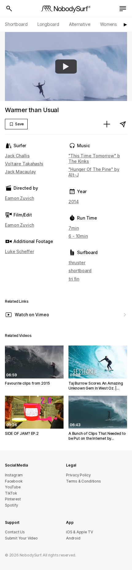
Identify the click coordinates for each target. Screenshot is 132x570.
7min (73, 228)
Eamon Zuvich (19, 198)
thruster (76, 262)
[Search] (9, 8)
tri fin (73, 278)
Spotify (11, 505)
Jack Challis (17, 155)
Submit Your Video (21, 538)
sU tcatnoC (15, 532)
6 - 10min (78, 236)
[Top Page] (66, 8)
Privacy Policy (78, 475)
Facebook (13, 481)
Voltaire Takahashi (24, 163)
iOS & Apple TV (79, 532)
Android (73, 538)
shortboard (79, 270)
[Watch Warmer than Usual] (66, 66)
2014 (73, 201)
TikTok (11, 493)
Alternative (80, 24)
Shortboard (16, 24)
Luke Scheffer (19, 251)
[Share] (122, 124)
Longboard (48, 24)
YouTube (13, 487)
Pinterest (13, 499)
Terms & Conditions (83, 481)
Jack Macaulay (20, 171)
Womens (108, 24)
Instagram (14, 475)
